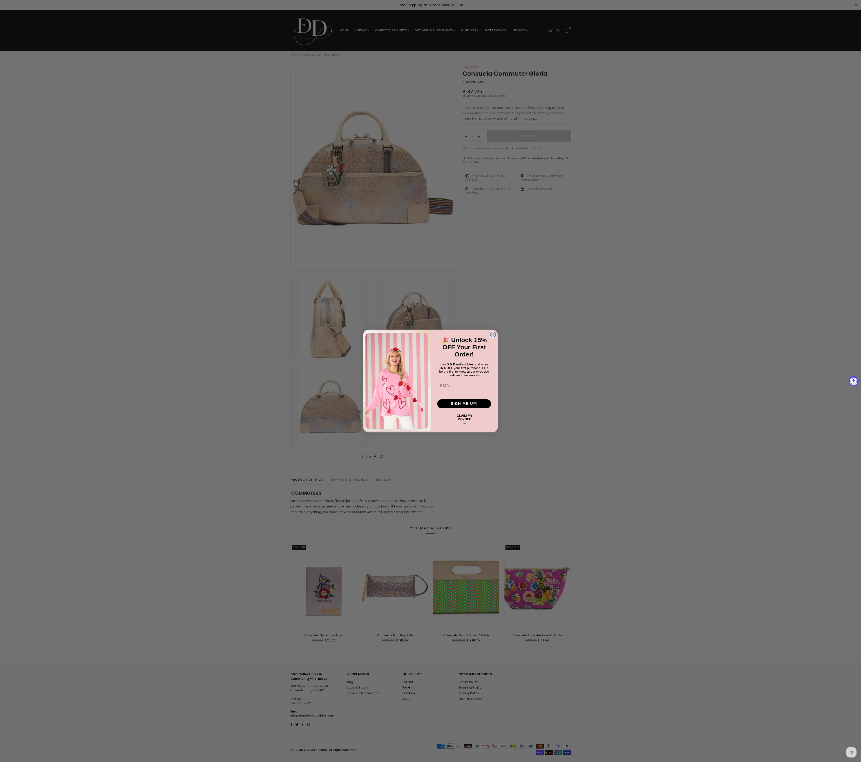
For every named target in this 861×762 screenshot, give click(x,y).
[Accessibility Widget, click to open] (854, 381)
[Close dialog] (493, 334)
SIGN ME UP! (464, 404)
